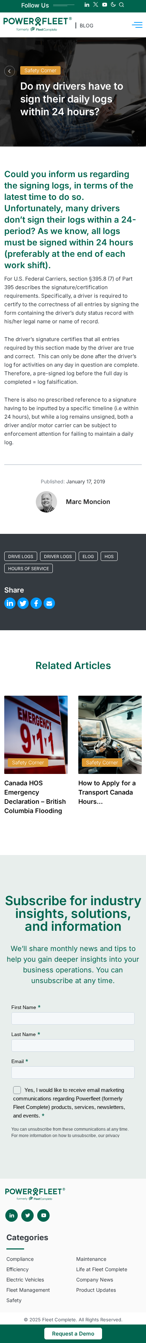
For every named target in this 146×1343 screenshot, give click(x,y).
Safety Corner (40, 70)
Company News (94, 1279)
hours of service (28, 568)
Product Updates (96, 1290)
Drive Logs (20, 556)
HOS (109, 556)
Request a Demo (73, 1333)
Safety (14, 1300)
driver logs (58, 556)
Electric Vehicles (25, 1279)
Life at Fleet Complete (101, 1269)
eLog (88, 556)
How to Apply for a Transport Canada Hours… (107, 792)
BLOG (86, 25)
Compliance (20, 1259)
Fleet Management (28, 1290)
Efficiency (17, 1269)
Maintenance (91, 1259)
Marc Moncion (88, 501)
